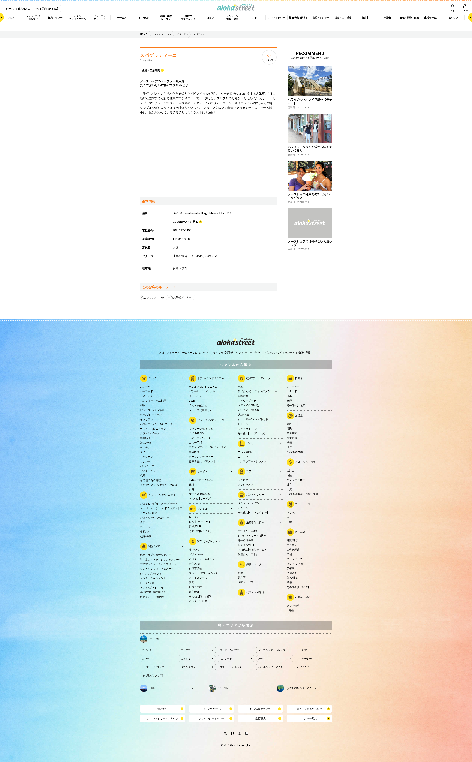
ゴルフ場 (243, 456)
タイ (142, 452)
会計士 (290, 470)
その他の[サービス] (200, 498)
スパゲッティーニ (158, 55)
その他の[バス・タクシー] (253, 512)
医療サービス (245, 582)
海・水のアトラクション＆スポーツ (160, 559)
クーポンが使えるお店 (18, 8)
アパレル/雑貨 (148, 512)
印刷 (289, 554)
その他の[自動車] (296, 405)
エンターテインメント (153, 578)
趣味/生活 (146, 536)
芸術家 (290, 568)
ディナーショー (149, 471)
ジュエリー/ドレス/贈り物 (253, 419)
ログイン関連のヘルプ (309, 708)
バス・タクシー (255, 494)
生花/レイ (146, 531)
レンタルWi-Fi (246, 544)
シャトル (243, 507)
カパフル (263, 658)
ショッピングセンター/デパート (158, 503)
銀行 (191, 484)
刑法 (289, 447)
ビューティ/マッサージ (210, 420)
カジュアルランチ (154, 297)
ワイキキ (147, 650)
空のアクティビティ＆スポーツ (158, 568)
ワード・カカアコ (229, 650)
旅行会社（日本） (248, 530)
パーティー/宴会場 (249, 410)
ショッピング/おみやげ (161, 494)
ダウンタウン (188, 667)
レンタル (202, 508)
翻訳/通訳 (292, 540)
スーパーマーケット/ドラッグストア (161, 508)
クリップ (269, 60)
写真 (240, 386)
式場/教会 (243, 414)
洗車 (289, 395)
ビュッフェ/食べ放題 (152, 410)
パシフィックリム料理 (153, 400)
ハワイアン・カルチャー (203, 558)
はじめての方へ (211, 708)
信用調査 (292, 573)
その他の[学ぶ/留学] (200, 596)
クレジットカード (297, 479)
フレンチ (145, 461)
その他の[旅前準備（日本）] (254, 549)
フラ (248, 471)
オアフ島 (154, 638)
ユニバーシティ (305, 658)
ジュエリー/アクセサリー (155, 517)
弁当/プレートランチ (152, 414)
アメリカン (146, 395)
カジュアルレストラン (153, 428)
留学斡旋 (194, 591)
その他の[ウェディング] (251, 433)
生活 (289, 521)
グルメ (152, 378)
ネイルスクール (198, 577)
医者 (240, 572)
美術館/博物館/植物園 (153, 592)
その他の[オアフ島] (152, 675)
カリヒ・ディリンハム (154, 667)
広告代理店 (293, 549)
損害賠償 (292, 438)
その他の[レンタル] (200, 531)
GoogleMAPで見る (185, 222)
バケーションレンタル (202, 391)
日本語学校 (195, 587)
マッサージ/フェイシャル (203, 573)
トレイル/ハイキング (152, 587)
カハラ (146, 658)
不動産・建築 (302, 597)
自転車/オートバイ (200, 521)
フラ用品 (243, 479)
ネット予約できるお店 (47, 8)
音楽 (191, 582)
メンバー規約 (309, 718)
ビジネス (300, 531)
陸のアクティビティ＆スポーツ (158, 564)
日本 (152, 687)
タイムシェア (196, 395)
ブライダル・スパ (248, 428)
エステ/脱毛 (196, 442)
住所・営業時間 (151, 70)
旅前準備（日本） (256, 522)
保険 (289, 475)
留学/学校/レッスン (208, 541)
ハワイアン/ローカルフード (156, 424)
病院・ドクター (255, 564)
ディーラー (293, 386)
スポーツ (145, 526)
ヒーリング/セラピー (201, 456)
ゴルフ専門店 (245, 452)
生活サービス (302, 503)
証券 (289, 484)
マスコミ (292, 544)
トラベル (292, 512)
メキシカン (146, 456)
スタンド (292, 391)
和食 (142, 405)
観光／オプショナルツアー (155, 554)
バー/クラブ (147, 466)
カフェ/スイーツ (149, 433)
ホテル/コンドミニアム (210, 378)
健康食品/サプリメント (202, 461)
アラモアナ (187, 650)
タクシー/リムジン (249, 503)
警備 (289, 582)
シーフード (146, 391)
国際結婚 (243, 395)
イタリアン (146, 419)
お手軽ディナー (182, 297)
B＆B (192, 400)
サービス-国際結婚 (200, 493)
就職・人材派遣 (255, 592)
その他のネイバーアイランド (302, 687)
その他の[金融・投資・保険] (303, 493)
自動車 (299, 378)
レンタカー (195, 517)
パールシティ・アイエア (271, 667)
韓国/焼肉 (146, 442)
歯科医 (242, 577)
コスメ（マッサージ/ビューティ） (209, 447)
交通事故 (292, 433)
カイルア (302, 650)
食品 (142, 522)
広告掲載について (260, 708)
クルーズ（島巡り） (200, 410)
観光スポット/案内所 (152, 596)
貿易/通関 (292, 577)
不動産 (290, 610)
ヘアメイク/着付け (249, 405)
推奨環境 (260, 718)
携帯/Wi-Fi (195, 526)
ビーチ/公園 (147, 582)
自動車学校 (195, 568)
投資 (289, 489)
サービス (202, 471)
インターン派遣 (198, 601)
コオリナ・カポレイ (231, 667)
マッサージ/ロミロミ (201, 428)
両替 (191, 489)
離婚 (289, 442)
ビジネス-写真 (295, 563)
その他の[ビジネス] (298, 587)
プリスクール (196, 554)
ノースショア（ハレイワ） (273, 650)
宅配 (142, 475)
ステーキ (145, 386)
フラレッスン (245, 484)
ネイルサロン (196, 433)
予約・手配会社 (198, 405)
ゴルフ (250, 443)
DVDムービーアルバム (202, 479)
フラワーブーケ (247, 400)
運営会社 (162, 708)
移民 (289, 428)
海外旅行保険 (245, 540)
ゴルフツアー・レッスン (252, 461)
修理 (289, 400)
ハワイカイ (303, 667)
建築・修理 (293, 605)
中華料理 (145, 438)
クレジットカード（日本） (253, 535)
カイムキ (186, 658)
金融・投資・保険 (305, 461)
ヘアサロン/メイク (200, 438)
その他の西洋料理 (150, 480)
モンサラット (227, 658)
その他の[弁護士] (296, 452)
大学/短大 (194, 563)
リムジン (243, 424)
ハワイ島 (223, 687)
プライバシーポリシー (211, 718)
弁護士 (299, 415)
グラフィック (294, 558)
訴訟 (289, 423)
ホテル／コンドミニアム (203, 386)
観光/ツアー (155, 546)
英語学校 (194, 549)
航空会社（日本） (248, 554)
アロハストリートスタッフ (162, 718)
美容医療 (194, 452)
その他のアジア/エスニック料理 (158, 485)
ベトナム (145, 447)
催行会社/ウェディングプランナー (258, 391)
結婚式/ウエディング (258, 378)
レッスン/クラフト (151, 573)
